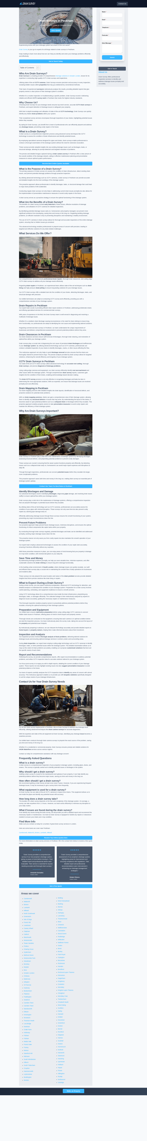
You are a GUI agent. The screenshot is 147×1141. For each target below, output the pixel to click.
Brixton (37, 832)
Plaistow (26, 994)
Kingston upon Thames (65, 990)
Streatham (27, 961)
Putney (26, 1047)
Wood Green (62, 933)
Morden (26, 1080)
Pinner (60, 1070)
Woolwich (27, 1018)
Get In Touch (112, 68)
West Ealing (62, 1005)
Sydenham (27, 952)
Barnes (60, 907)
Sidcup (60, 910)
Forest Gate (28, 1044)
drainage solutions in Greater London (68, 76)
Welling (60, 898)
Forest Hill (27, 922)
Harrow (60, 1038)
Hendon (60, 966)
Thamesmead (62, 919)
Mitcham (27, 1056)
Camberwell (23, 832)
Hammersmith (28, 1071)
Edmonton (61, 975)
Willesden (61, 939)
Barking (60, 904)
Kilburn (26, 1062)
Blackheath (27, 937)
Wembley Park (63, 996)
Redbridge (61, 936)
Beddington (27, 1077)
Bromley (26, 964)
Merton (26, 1050)
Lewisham (27, 925)
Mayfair (26, 967)
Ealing (60, 1011)
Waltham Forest (63, 942)
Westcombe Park (29, 958)
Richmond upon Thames (66, 972)
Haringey (61, 913)
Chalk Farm (28, 1029)
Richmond (61, 963)
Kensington (27, 1015)
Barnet (60, 1029)
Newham (27, 1026)
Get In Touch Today (56, 61)
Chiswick (61, 925)
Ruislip (60, 1076)
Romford (61, 1032)
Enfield (60, 1017)
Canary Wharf (28, 928)
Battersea (27, 979)
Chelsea (26, 976)
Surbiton (60, 1008)
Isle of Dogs (28, 919)
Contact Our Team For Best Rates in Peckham (55, 486)
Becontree (61, 960)
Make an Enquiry (73, 1091)
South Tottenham (29, 1065)
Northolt (60, 1050)
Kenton (60, 1026)
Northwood (61, 1079)
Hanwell (60, 1014)
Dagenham (61, 978)
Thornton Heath (29, 1020)
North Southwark (29, 913)
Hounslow (61, 1020)
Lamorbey (61, 916)
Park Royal (61, 954)
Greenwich (27, 916)
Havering (61, 1059)
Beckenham (28, 991)
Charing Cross (28, 949)
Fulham (26, 1035)
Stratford (27, 1000)
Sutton (60, 945)
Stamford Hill (28, 1053)
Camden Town (28, 1003)
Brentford (61, 969)
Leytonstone (28, 1074)
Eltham (26, 1012)
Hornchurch (62, 1047)
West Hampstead (63, 901)
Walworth (31, 832)
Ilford (59, 922)
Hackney (27, 988)
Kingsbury (61, 981)
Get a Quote (55, 30)
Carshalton (61, 931)
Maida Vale (27, 1041)
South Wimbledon (30, 1059)
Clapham (27, 931)
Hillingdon (61, 1073)
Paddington (27, 997)
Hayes (60, 1067)
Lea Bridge (27, 1023)
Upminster (61, 1061)
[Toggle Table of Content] (37, 67)
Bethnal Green (29, 955)
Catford (26, 934)
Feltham (60, 1064)
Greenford (61, 1023)
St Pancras (27, 985)
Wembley (61, 987)
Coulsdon (61, 984)
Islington (26, 982)
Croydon (27, 1068)
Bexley (60, 951)
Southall (60, 1041)
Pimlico (26, 946)
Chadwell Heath (63, 1002)
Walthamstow (62, 928)
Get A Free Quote (56, 886)
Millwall (49, 832)
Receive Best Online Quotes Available (55, 163)
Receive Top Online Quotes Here (55, 838)
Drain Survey (23, 49)
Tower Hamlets (29, 943)
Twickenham (62, 999)
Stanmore (61, 1056)
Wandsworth (28, 1009)
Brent (59, 948)
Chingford (61, 993)
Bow (25, 970)
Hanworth (61, 1053)
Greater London (29, 973)
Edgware (61, 1035)
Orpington (61, 957)
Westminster (28, 940)
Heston (60, 1044)
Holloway (27, 1032)
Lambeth (43, 832)
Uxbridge (61, 1082)
